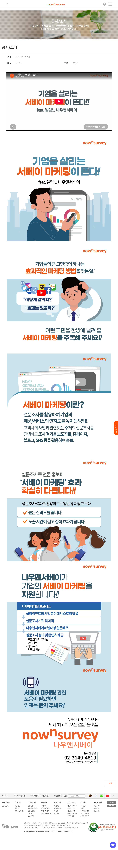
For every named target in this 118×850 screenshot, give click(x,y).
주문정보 (96, 808)
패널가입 (56, 806)
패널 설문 (17, 806)
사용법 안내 (70, 808)
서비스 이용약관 (19, 796)
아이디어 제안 (85, 813)
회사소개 (5, 796)
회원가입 (111, 802)
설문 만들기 (5, 806)
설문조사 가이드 (72, 806)
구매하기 (43, 806)
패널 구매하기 (45, 811)
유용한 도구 (70, 816)
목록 (110, 783)
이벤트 (56, 811)
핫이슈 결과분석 (19, 811)
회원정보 (96, 806)
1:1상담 (83, 802)
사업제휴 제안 (85, 816)
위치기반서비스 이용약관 (39, 796)
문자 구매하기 (45, 808)
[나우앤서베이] (56, 4)
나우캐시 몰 (57, 808)
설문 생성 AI (32, 806)
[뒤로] (7, 4)
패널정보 (96, 811)
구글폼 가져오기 (32, 808)
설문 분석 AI (71, 811)
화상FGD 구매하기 (46, 813)
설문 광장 (17, 808)
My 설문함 (31, 816)
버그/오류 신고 (85, 811)
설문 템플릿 (31, 811)
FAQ (82, 808)
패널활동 (56, 813)
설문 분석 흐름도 (72, 813)
